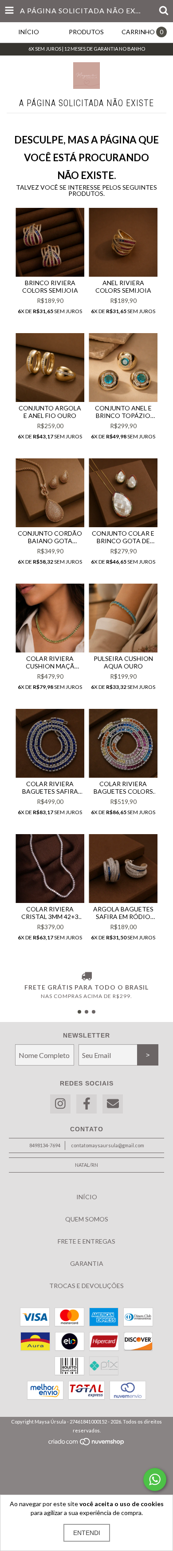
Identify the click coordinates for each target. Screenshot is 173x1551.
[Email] (112, 1104)
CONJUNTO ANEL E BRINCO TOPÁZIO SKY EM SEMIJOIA (123, 411)
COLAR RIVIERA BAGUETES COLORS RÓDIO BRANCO (123, 787)
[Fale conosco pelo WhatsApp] (154, 1479)
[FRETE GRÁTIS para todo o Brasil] (86, 976)
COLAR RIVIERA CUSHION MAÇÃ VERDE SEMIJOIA (50, 662)
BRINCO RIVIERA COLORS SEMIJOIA (50, 286)
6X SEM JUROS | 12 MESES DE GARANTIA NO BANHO (86, 49)
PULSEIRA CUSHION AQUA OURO (123, 662)
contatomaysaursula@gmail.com (107, 1145)
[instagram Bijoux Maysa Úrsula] (60, 1104)
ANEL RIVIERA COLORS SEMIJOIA (123, 286)
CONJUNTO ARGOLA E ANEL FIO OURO (50, 411)
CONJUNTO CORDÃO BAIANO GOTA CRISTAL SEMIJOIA (50, 537)
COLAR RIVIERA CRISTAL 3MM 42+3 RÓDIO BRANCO (50, 912)
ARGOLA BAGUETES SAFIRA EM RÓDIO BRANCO (123, 912)
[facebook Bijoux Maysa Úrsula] (86, 1104)
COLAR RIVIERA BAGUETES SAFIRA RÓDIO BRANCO (50, 787)
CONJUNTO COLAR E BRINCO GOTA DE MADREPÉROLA (123, 537)
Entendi (86, 1532)
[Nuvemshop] (87, 1444)
